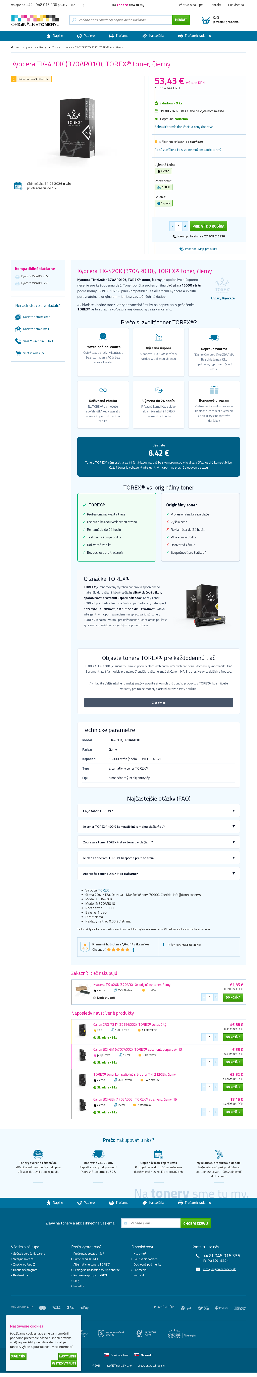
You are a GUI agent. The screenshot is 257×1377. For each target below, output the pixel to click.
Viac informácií (62, 1347)
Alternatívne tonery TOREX (91, 1264)
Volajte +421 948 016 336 (39, 341)
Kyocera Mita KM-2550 (35, 283)
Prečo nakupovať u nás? (88, 1253)
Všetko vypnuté (64, 1363)
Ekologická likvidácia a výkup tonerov (96, 1270)
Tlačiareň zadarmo (197, 35)
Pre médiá (140, 1270)
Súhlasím (18, 1356)
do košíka (233, 997)
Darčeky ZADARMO (85, 1259)
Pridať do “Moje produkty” (201, 248)
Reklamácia (20, 1275)
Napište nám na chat (36, 316)
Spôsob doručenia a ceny (29, 1253)
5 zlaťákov (149, 1055)
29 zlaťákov (144, 1105)
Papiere (89, 35)
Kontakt (139, 1275)
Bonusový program (25, 1270)
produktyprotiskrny (36, 47)
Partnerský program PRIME (90, 1275)
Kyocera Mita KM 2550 (35, 276)
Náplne (57, 35)
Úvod (17, 47)
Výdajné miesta (23, 1259)
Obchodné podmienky (147, 1264)
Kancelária (156, 35)
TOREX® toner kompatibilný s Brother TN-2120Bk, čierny (134, 1074)
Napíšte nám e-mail (36, 329)
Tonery (56, 47)
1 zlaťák (151, 990)
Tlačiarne (121, 35)
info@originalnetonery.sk (219, 1269)
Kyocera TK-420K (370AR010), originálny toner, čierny (131, 984)
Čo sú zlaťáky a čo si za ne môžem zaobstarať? (188, 149)
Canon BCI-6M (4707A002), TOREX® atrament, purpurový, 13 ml (139, 1049)
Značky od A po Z (24, 1264)
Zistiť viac (158, 702)
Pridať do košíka (208, 226)
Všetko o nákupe (34, 353)
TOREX (103, 890)
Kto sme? (140, 1253)
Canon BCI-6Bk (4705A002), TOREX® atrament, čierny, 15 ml (137, 1099)
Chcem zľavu (195, 1223)
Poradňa (78, 1286)
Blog (76, 1281)
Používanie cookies (146, 1259)
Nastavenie (67, 1356)
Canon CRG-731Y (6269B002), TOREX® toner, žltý (129, 1024)
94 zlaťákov (152, 1080)
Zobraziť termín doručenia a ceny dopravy (184, 126)
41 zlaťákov (149, 1030)
